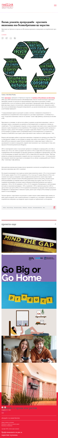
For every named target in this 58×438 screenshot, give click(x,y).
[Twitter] (7, 38)
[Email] (11, 38)
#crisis (4, 207)
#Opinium (25, 207)
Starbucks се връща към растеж (19, 408)
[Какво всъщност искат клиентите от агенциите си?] (29, 240)
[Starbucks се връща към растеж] (29, 384)
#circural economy (18, 207)
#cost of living (10, 207)
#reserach (30, 207)
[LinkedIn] (15, 38)
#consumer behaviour (37, 207)
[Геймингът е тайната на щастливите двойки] (29, 356)
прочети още (9, 224)
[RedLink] (7, 6)
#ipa (44, 207)
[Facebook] (3, 38)
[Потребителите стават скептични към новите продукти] (29, 300)
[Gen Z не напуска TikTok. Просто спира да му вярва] (29, 328)
